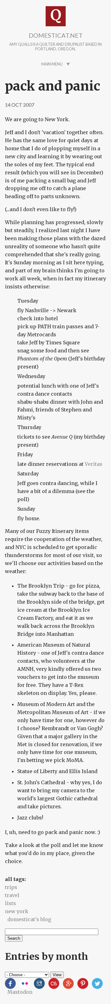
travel (12, 895)
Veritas (93, 464)
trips (11, 887)
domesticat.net (56, 35)
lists (10, 903)
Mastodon (19, 992)
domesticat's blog (29, 919)
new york (16, 911)
